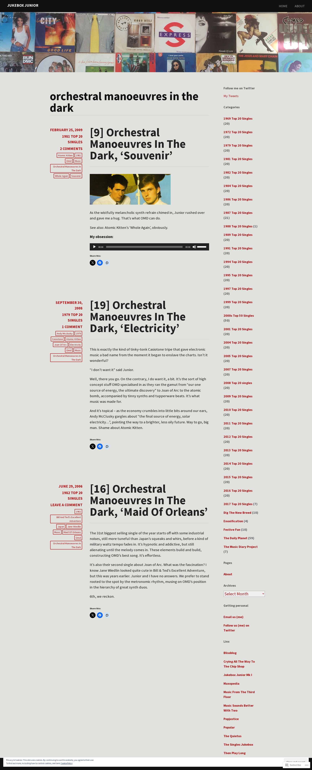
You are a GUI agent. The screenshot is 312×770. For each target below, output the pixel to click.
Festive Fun (232, 529)
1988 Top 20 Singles (238, 226)
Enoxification (233, 521)
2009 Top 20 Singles (238, 396)
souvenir (76, 176)
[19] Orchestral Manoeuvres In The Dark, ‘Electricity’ (138, 316)
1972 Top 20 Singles (238, 132)
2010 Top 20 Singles (238, 410)
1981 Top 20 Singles (238, 159)
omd (69, 161)
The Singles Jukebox (238, 744)
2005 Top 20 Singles (238, 356)
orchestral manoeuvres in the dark (67, 168)
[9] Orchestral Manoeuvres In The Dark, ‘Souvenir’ (138, 143)
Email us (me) (233, 617)
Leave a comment (66, 505)
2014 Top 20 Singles (238, 463)
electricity (75, 344)
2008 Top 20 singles (238, 383)
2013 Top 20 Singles (238, 450)
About (300, 6)
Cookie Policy (67, 763)
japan (61, 526)
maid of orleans (72, 532)
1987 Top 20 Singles (238, 213)
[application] (149, 246)
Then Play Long (235, 753)
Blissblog (230, 653)
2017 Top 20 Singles (238, 504)
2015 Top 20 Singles (238, 477)
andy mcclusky (65, 333)
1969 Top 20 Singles (238, 118)
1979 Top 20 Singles (238, 145)
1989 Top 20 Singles (238, 235)
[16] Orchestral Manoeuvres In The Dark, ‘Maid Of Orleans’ (149, 500)
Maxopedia (231, 683)
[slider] (202, 246)
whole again (61, 176)
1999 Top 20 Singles (238, 302)
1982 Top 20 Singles (238, 172)
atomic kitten (65, 155)
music (78, 161)
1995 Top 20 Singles (238, 275)
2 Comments (71, 148)
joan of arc (60, 344)
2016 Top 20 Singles (238, 490)
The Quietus (232, 736)
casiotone (57, 339)
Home (283, 6)
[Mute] (194, 247)
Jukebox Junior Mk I (238, 675)
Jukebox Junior (22, 5)
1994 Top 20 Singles (238, 262)
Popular (229, 727)
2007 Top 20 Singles (238, 369)
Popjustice (231, 719)
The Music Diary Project (241, 547)
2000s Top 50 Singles (239, 315)
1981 (78, 155)
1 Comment (72, 326)
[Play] (94, 247)
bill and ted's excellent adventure (69, 519)
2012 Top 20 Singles (238, 437)
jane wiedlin (74, 526)
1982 (78, 511)
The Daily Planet (235, 538)
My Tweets (231, 96)
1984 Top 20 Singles (238, 186)
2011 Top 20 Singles (238, 423)
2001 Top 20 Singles (238, 329)
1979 (78, 333)
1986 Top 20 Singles (238, 199)
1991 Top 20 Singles (238, 248)
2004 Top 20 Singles (238, 342)
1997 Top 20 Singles (238, 289)
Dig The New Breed (237, 513)
